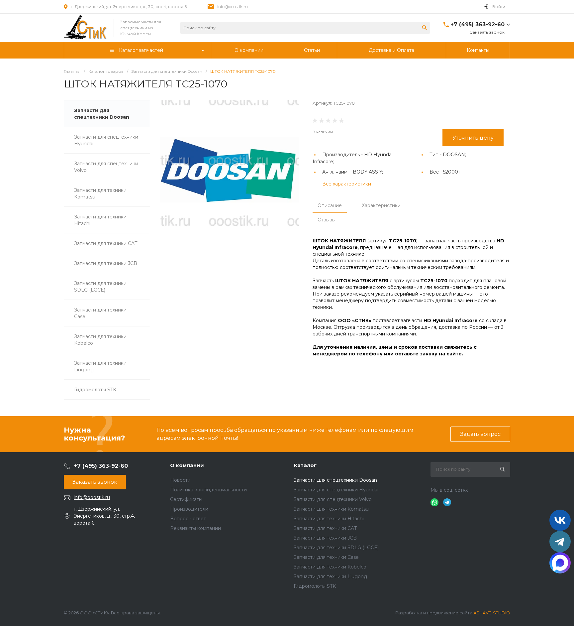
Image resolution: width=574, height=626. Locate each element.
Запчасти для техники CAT (325, 528)
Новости (180, 480)
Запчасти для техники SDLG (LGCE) (336, 548)
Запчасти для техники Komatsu (331, 509)
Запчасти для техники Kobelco (330, 567)
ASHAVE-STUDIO (491, 612)
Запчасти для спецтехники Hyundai (336, 490)
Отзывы (326, 220)
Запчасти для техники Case (326, 557)
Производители (189, 509)
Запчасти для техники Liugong (330, 576)
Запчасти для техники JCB (325, 538)
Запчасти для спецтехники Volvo (333, 499)
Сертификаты (186, 499)
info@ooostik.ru (232, 6)
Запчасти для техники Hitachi (329, 519)
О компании (187, 465)
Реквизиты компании (195, 528)
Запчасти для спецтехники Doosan (335, 480)
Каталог (305, 465)
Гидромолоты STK (315, 586)
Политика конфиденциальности (208, 490)
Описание (330, 205)
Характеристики (381, 205)
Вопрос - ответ (188, 519)
